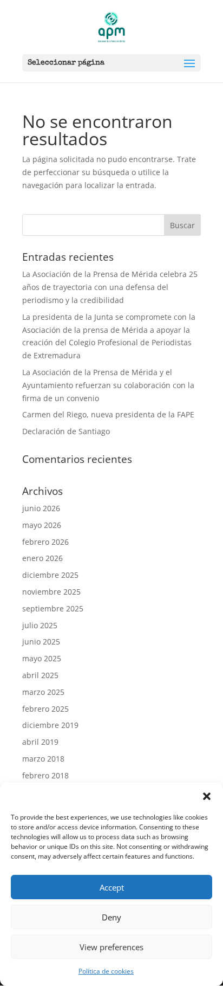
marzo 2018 (43, 758)
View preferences (111, 947)
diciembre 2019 (50, 725)
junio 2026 (41, 508)
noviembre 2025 (51, 592)
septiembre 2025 (52, 608)
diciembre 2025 (50, 575)
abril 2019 (40, 742)
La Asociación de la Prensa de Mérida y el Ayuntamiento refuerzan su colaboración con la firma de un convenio (108, 385)
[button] (206, 796)
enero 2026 (42, 558)
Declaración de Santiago (66, 431)
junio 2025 (41, 641)
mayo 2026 (41, 525)
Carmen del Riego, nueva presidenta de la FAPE (108, 414)
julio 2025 (39, 625)
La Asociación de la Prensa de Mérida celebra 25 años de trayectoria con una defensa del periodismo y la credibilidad (110, 287)
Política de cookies (106, 971)
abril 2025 (40, 675)
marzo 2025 (43, 692)
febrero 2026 (45, 542)
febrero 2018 (45, 775)
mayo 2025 (41, 658)
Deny (111, 917)
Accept (112, 887)
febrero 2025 (45, 709)
